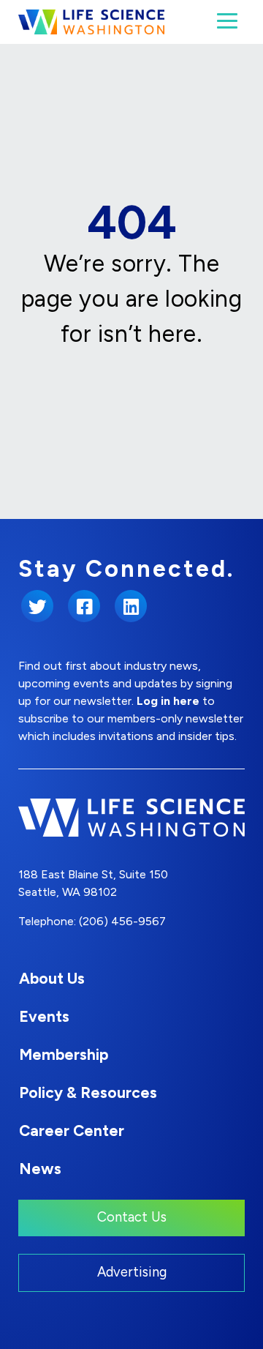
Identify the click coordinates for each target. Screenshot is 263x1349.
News (40, 1168)
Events (44, 1016)
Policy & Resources (88, 1092)
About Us (52, 978)
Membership (63, 1054)
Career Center (71, 1130)
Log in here (168, 701)
